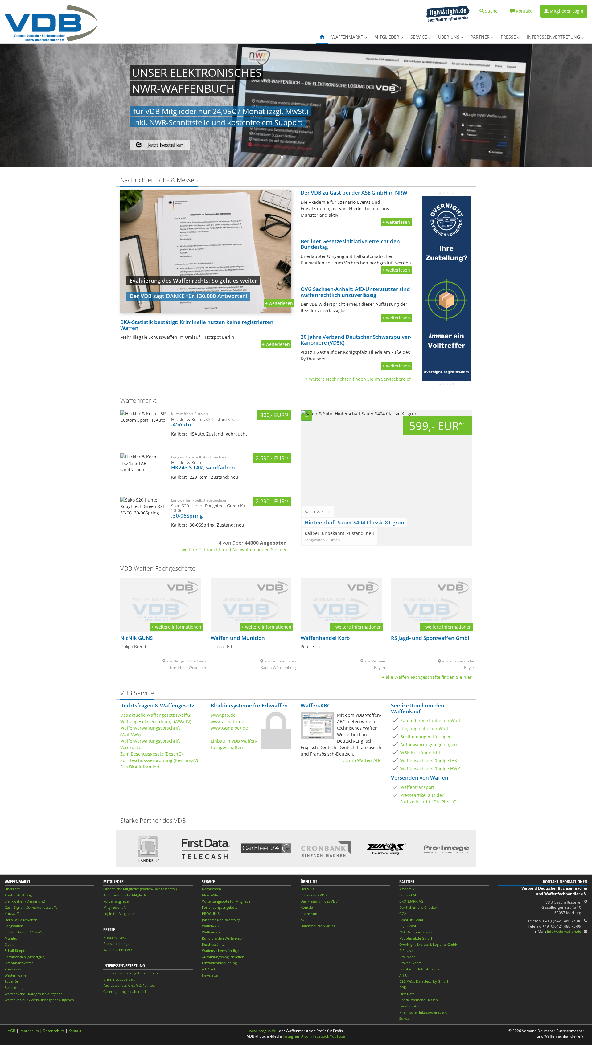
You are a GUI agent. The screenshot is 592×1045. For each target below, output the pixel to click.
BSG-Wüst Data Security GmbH (423, 981)
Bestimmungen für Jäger (425, 737)
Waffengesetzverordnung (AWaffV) (155, 721)
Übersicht (12, 889)
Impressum (309, 913)
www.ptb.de (223, 715)
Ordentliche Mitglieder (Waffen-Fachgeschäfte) (140, 889)
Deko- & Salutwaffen (21, 919)
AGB (304, 919)
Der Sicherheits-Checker (418, 907)
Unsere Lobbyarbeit (119, 979)
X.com (306, 1036)
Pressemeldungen (117, 943)
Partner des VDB (314, 895)
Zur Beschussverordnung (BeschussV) (159, 760)
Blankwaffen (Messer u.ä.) (25, 901)
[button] (322, 37)
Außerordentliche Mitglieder (125, 895)
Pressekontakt (114, 937)
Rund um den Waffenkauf (222, 938)
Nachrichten (211, 889)
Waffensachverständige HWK (430, 769)
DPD (402, 987)
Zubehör (11, 981)
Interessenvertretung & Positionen (130, 973)
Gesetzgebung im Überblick (125, 991)
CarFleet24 (407, 895)
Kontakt (307, 907)
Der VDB (307, 889)
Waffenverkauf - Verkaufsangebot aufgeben (39, 1000)
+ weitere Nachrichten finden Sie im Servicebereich (359, 379)
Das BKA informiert (140, 767)
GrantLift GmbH (412, 919)
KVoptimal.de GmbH (415, 938)
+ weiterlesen (279, 303)
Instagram (291, 1036)
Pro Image (407, 956)
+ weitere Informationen (176, 627)
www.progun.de (262, 1030)
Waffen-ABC (211, 926)
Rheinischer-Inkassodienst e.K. (423, 1012)
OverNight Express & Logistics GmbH (428, 944)
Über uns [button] (449, 37)
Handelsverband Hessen (418, 1000)
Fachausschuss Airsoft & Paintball (130, 985)
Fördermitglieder (116, 901)
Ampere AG (408, 889)
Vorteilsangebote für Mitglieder (227, 901)
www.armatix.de (227, 721)
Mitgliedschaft (114, 907)
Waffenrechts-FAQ (117, 949)
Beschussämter (214, 944)
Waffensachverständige (220, 950)
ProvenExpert (410, 963)
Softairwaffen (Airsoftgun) (25, 956)
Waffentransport (417, 787)
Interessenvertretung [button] (554, 37)
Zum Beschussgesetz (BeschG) (151, 754)
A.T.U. (404, 975)
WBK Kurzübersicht (420, 753)
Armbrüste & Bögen (20, 895)
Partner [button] (481, 37)
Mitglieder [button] (387, 37)
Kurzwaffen (14, 913)
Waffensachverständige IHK (428, 761)
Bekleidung (14, 987)
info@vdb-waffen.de (564, 931)
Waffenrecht (211, 932)
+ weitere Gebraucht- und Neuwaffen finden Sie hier (232, 549)
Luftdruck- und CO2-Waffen (27, 932)
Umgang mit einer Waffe (425, 729)
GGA (402, 913)
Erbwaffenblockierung (219, 963)
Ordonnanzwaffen (19, 963)
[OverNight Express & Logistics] (446, 288)
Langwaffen (14, 926)
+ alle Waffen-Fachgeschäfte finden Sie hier (427, 677)
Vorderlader (14, 969)
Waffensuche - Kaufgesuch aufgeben (34, 993)
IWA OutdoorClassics (415, 932)
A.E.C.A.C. (209, 969)
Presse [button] (509, 37)
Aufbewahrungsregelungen (428, 745)
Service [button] (419, 37)
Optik (9, 944)
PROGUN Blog (213, 913)
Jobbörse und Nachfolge (221, 919)
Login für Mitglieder (119, 913)
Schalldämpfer (16, 950)
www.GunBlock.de (229, 728)
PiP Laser (406, 950)
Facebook (321, 1036)
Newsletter (210, 975)
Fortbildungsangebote (219, 907)
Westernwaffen (16, 975)
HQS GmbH (408, 926)
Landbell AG (409, 1006)
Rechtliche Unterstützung (419, 969)
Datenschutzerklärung (318, 926)
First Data (406, 993)
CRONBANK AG (411, 901)
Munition (12, 938)
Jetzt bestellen (165, 145)
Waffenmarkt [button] (347, 37)
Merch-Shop (211, 895)
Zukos (404, 1018)
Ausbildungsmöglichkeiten (223, 956)
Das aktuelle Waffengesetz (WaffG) (155, 715)
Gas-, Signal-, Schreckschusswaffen (32, 907)
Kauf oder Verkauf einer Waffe (431, 720)
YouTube (337, 1036)
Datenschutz (53, 1030)
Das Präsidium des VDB (319, 901)
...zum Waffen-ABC (362, 760)
